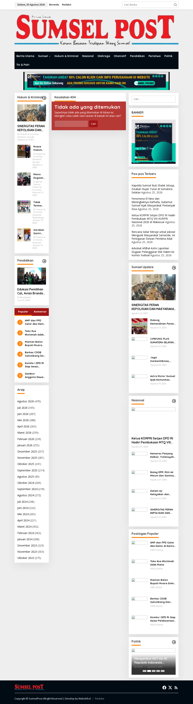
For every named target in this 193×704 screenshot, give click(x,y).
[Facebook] (164, 687)
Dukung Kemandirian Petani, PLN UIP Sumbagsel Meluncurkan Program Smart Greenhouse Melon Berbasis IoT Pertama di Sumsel (162, 322)
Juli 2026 (22, 407)
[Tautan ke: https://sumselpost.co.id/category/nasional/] (174, 401)
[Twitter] (170, 687)
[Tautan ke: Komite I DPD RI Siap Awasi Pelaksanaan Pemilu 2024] (139, 623)
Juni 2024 (22, 508)
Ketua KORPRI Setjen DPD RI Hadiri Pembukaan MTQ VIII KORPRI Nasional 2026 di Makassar (153, 218)
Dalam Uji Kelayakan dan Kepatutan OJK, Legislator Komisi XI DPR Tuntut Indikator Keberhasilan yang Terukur (162, 492)
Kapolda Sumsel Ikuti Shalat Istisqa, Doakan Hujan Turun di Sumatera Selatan (153, 189)
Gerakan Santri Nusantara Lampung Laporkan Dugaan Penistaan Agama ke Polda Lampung (39, 231)
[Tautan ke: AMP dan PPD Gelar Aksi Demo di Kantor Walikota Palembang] (139, 548)
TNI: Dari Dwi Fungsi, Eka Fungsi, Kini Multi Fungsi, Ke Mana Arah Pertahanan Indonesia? (153, 661)
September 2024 (27, 489)
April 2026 (23, 426)
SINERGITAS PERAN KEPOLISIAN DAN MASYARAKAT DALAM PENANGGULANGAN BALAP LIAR (31, 128)
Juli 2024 (22, 501)
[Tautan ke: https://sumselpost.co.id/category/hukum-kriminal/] (44, 98)
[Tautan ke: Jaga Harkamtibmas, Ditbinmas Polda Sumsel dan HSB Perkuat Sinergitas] (139, 363)
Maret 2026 (24, 432)
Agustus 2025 (25, 476)
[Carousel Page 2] (149, 671)
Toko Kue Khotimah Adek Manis (34, 332)
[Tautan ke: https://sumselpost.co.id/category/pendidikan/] (44, 261)
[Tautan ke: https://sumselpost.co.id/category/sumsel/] (174, 267)
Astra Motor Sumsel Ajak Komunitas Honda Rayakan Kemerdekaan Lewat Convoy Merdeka (162, 378)
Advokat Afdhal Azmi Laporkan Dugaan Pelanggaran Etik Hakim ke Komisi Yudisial (153, 251)
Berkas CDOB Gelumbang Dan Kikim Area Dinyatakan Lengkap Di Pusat (35, 354)
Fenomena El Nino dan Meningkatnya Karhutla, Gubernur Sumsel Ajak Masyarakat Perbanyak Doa (153, 204)
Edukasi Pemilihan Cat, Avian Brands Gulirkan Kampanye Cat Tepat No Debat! (31, 291)
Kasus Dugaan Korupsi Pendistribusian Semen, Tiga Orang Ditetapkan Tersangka (39, 176)
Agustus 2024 (25, 495)
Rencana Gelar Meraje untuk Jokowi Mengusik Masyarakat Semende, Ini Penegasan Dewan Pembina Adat (153, 235)
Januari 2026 (24, 445)
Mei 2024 (23, 514)
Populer (23, 311)
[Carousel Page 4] (158, 671)
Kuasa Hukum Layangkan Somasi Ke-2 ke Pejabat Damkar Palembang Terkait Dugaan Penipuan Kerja (39, 148)
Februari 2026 (25, 439)
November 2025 (27, 457)
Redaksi (99, 698)
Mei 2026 (23, 420)
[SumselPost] (96, 30)
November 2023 (27, 551)
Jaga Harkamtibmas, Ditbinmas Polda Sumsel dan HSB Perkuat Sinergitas (161, 359)
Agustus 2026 (25, 401)
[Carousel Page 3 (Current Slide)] (153, 671)
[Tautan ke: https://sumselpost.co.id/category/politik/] (174, 642)
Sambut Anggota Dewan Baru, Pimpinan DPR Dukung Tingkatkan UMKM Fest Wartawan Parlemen (35, 375)
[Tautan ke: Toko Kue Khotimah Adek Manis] (139, 567)
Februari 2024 (25, 533)
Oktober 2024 (25, 483)
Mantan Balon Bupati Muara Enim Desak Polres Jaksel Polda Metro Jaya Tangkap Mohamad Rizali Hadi (35, 343)
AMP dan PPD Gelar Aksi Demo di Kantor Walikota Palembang (35, 322)
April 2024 (23, 520)
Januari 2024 (24, 539)
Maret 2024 (24, 526)
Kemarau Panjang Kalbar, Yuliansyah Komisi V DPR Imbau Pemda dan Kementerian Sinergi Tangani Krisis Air (162, 455)
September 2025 (27, 470)
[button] (175, 5)
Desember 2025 (27, 451)
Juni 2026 (22, 414)
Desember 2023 (27, 545)
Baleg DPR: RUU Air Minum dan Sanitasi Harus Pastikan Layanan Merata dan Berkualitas (162, 474)
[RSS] (176, 687)
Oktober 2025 (25, 464)
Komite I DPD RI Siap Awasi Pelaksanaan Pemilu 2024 (34, 365)
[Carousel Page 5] (163, 671)
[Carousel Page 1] (144, 671)
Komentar (40, 311)
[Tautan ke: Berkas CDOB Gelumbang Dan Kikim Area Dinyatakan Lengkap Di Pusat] (139, 604)
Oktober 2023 (25, 558)
